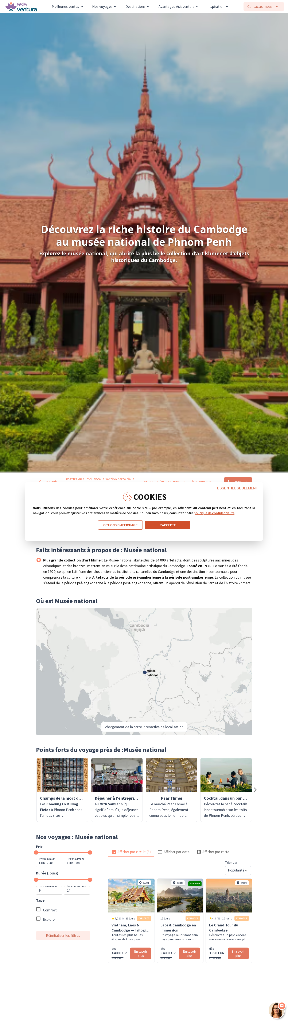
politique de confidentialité (214, 513)
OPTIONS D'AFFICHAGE (120, 525)
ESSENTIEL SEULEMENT (237, 488)
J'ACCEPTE (168, 525)
